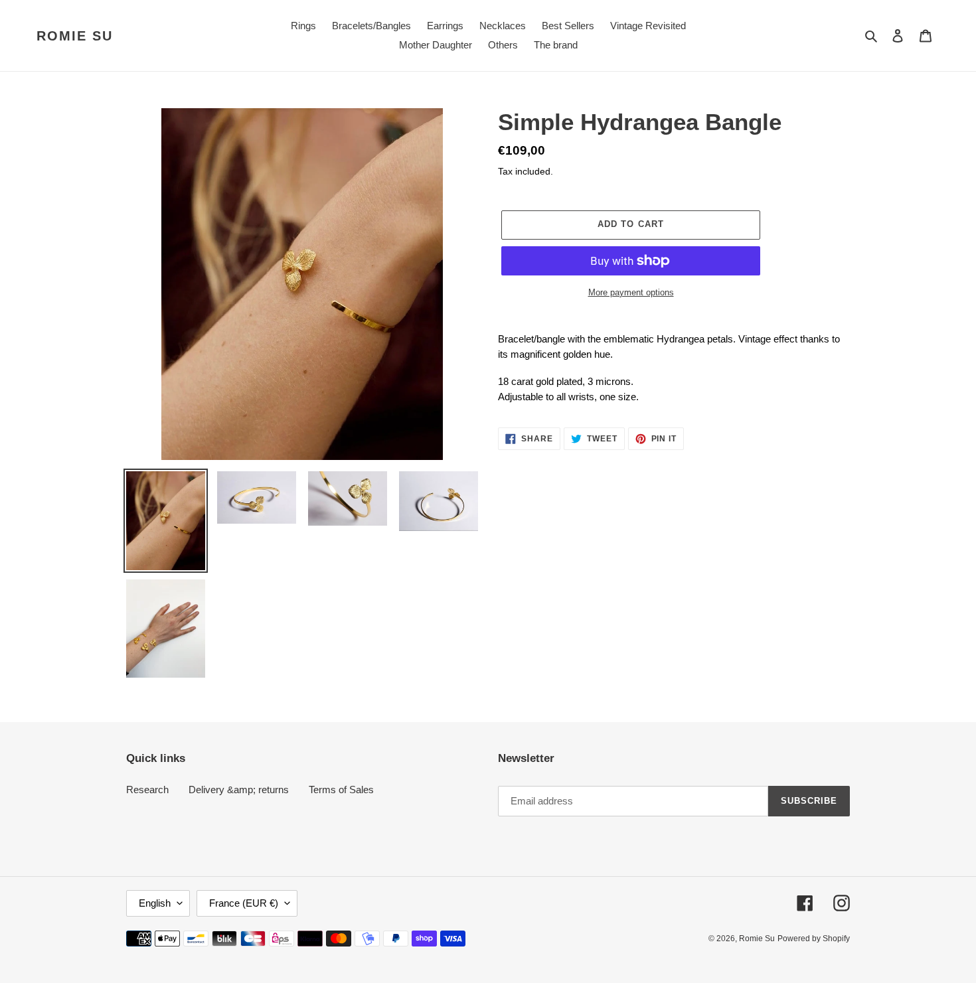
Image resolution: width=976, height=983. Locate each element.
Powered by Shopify (813, 938)
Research (147, 789)
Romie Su (75, 36)
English (155, 903)
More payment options (631, 292)
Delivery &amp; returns (239, 789)
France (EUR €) (243, 903)
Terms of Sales (341, 789)
